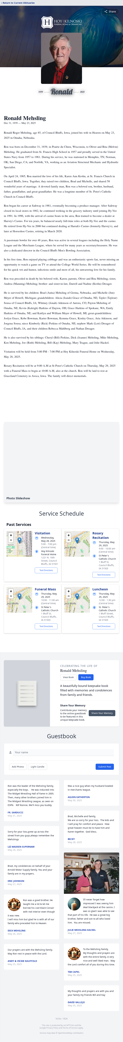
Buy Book (86, 677)
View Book (68, 677)
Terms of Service (70, 1027)
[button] (19, 540)
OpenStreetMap (65, 1033)
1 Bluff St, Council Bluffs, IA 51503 (106, 565)
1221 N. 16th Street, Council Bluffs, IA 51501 (49, 560)
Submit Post (104, 766)
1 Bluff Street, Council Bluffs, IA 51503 (106, 616)
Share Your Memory (102, 713)
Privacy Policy (52, 1027)
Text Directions (46, 570)
